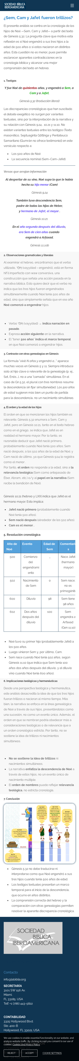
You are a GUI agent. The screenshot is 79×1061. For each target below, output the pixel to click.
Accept (29, 1053)
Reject (11, 1053)
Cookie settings (52, 1053)
